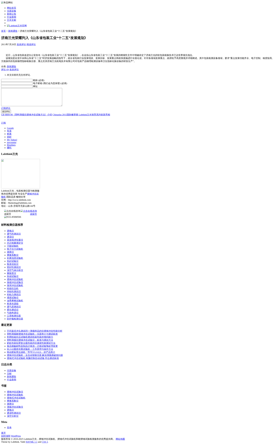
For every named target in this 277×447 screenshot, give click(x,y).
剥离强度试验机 (15, 258)
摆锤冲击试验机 (15, 279)
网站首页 (11, 8)
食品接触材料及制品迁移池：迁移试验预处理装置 (32, 346)
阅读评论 (31, 44)
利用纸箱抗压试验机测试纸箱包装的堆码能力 (30, 337)
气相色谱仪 (12, 312)
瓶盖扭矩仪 (12, 264)
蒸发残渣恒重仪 (15, 240)
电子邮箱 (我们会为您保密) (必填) (50, 83)
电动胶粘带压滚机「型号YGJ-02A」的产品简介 (31, 352)
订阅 (3, 123)
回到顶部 (5, 436)
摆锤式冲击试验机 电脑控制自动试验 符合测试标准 (33, 358)
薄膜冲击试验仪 (15, 407)
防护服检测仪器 (15, 319)
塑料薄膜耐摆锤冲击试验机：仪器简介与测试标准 (32, 334)
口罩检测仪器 (14, 316)
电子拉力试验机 (15, 249)
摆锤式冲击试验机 (16, 398)
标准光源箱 (12, 303)
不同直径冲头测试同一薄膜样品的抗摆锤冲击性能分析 (34, 331)
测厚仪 (10, 252)
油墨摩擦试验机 (15, 300)
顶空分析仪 (12, 416)
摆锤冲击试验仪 (15, 392)
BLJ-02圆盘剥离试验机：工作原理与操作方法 (30, 349)
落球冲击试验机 (15, 285)
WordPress (16, 436)
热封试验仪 (12, 261)
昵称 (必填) (38, 80)
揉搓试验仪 (12, 297)
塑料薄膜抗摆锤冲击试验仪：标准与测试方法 (30, 340)
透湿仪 (10, 237)
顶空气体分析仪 (15, 270)
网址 (35, 86)
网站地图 (120, 439)
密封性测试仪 (14, 267)
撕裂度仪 (11, 273)
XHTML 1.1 (31, 442)
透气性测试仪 (14, 234)
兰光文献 (11, 20)
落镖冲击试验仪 (15, 282)
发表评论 (21, 44)
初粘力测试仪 (14, 294)
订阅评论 (5, 108)
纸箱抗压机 (12, 288)
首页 (3, 31)
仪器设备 (11, 11)
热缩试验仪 (12, 276)
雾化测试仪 (12, 309)
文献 (9, 373)
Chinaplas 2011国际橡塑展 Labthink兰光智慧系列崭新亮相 (81, 114)
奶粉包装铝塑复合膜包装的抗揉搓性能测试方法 (31, 343)
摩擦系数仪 (12, 255)
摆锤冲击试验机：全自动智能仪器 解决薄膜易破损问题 (35, 355)
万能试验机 (12, 246)
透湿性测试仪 (14, 413)
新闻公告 (11, 14)
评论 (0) (5, 69)
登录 (9, 427)
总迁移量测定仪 (15, 243)
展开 (3, 433)
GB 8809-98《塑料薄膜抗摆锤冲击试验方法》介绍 (26, 114)
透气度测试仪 (14, 306)
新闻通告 (12, 31)
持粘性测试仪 (14, 291)
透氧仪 (10, 231)
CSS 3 (45, 442)
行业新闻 (11, 17)
